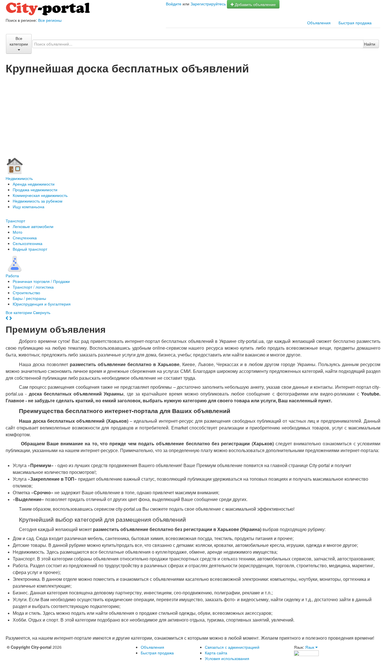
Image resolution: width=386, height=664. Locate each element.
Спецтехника (25, 237)
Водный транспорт (30, 249)
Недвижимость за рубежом (37, 201)
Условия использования (227, 658)
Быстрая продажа (355, 22)
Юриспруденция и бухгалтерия (42, 304)
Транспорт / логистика (33, 287)
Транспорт (15, 221)
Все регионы (50, 20)
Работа (12, 275)
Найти (369, 44)
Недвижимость (19, 178)
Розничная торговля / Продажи (41, 281)
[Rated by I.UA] (306, 653)
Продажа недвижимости (35, 189)
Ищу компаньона (28, 206)
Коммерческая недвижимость (40, 195)
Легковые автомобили (33, 226)
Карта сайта (216, 653)
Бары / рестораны (29, 298)
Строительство (26, 292)
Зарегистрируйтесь (208, 4)
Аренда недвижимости (34, 184)
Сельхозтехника (27, 243)
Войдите (173, 4)
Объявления (319, 22)
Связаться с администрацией (232, 647)
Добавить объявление (255, 4)
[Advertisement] (193, 116)
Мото (17, 232)
